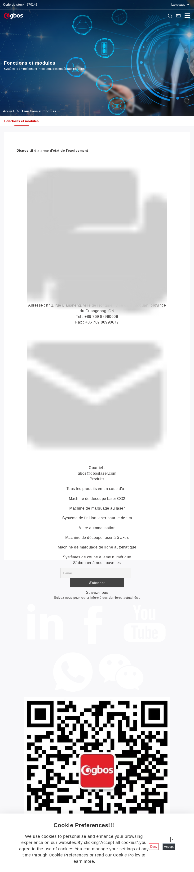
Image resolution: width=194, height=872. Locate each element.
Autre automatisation (97, 528)
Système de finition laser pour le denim (97, 518)
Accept (169, 846)
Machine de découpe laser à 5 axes (97, 538)
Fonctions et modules (21, 121)
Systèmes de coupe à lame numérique (97, 557)
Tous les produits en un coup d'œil (97, 489)
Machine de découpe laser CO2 (97, 499)
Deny (153, 846)
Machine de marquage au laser (97, 508)
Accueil (8, 111)
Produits (97, 479)
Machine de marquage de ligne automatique (97, 547)
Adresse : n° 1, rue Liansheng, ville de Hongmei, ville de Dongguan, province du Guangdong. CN (97, 313)
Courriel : (97, 468)
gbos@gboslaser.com (97, 473)
